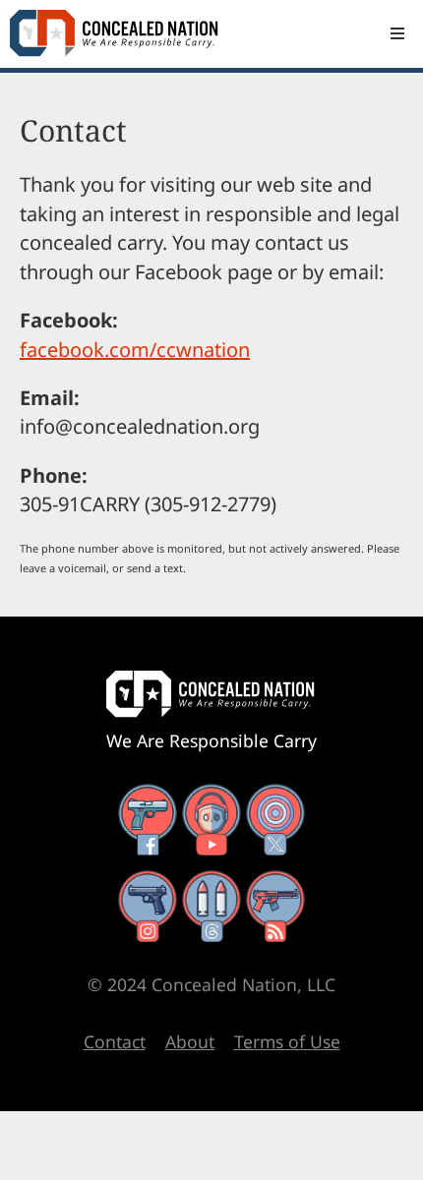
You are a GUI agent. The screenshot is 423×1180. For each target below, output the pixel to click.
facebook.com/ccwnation (135, 349)
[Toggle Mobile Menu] (397, 33)
